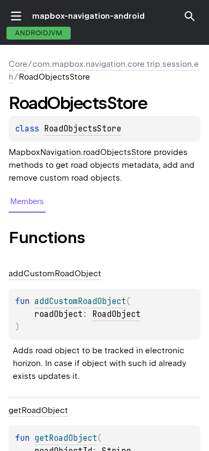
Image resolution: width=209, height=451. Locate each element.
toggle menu (16, 16)
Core (18, 64)
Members (27, 201)
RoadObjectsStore (82, 128)
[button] (189, 16)
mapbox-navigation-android (88, 16)
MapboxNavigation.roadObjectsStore (80, 152)
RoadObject (116, 314)
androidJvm (38, 33)
